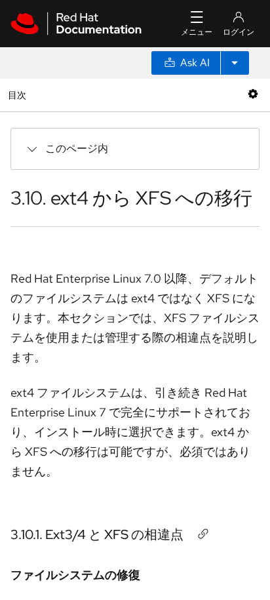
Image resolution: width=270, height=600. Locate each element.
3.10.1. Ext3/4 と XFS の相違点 (96, 534)
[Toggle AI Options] (234, 63)
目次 (18, 95)
